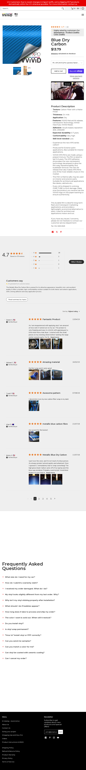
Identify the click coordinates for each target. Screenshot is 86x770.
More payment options (76, 77)
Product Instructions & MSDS (13, 742)
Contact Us (6, 728)
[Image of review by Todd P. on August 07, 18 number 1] (34, 405)
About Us (5, 724)
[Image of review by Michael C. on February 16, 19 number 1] (34, 374)
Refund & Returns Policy (11, 751)
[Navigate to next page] (54, 498)
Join (60, 732)
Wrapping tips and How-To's (12, 735)
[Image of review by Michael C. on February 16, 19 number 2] (45, 374)
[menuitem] (75, 8)
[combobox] (31, 8)
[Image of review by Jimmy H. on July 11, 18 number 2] (45, 479)
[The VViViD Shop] (10, 15)
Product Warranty (8, 755)
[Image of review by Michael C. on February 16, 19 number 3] (57, 374)
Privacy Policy (7, 758)
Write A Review (76, 262)
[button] (52, 232)
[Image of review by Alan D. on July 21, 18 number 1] (34, 436)
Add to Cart (58, 71)
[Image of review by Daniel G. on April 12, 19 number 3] (57, 344)
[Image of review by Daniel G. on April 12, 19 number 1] (34, 344)
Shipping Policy (8, 748)
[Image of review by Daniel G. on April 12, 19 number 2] (45, 344)
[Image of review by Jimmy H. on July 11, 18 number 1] (34, 479)
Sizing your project (9, 732)
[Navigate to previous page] (31, 498)
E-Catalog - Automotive (11, 721)
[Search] (62, 8)
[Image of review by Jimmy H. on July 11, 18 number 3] (57, 479)
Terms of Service (8, 762)
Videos (4, 739)
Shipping (54, 53)
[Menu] (82, 15)
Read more (55, 337)
